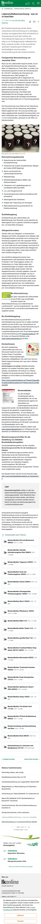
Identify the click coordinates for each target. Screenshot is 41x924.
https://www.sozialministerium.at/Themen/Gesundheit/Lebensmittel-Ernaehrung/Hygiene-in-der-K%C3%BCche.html (20, 382)
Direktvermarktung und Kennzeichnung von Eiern (22, 727)
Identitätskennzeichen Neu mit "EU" (14, 777)
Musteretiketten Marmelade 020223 (22, 659)
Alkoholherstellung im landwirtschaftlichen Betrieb (19, 822)
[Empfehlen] (34, 21)
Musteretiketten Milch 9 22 (22, 621)
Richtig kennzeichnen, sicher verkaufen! (15, 812)
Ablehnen (20, 915)
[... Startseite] (7, 3)
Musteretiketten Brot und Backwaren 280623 (21, 541)
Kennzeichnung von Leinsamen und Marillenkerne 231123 (21, 747)
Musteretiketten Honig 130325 (22, 698)
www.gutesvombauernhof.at (12, 338)
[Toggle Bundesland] (27, 3)
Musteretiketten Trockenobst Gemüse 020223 (21, 668)
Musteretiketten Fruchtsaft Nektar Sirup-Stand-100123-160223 (22, 649)
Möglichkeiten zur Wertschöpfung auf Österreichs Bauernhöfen (19, 788)
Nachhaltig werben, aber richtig (12, 772)
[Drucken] (30, 21)
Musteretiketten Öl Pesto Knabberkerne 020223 (22, 717)
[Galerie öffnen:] (20, 138)
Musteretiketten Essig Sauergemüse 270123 (21, 678)
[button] (38, 3)
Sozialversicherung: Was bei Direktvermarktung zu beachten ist (19, 806)
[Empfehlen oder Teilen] (38, 21)
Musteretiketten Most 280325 (22, 737)
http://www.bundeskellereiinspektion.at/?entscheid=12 (20, 477)
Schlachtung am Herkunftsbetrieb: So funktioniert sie (20, 794)
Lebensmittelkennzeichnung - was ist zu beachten (19, 817)
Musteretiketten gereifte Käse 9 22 (22, 639)
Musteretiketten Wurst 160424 (22, 602)
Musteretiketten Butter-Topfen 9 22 (22, 629)
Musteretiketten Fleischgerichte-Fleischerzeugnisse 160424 (22, 593)
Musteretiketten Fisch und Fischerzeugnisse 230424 (21, 573)
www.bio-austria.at (28, 334)
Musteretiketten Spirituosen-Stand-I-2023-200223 (21, 688)
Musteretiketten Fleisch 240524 (22, 583)
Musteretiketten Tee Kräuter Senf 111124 (20, 708)
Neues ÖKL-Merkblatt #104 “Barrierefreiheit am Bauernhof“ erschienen (18, 799)
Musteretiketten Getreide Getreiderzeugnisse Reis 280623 (21, 552)
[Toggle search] (33, 3)
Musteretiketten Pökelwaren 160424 (21, 612)
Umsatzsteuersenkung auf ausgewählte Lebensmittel (20, 782)
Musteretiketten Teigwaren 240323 (22, 563)
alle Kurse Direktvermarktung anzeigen (21, 866)
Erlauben (20, 921)
